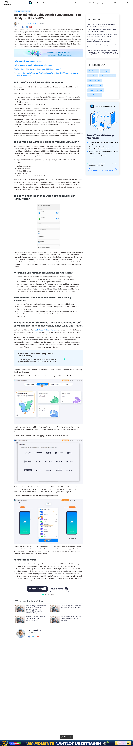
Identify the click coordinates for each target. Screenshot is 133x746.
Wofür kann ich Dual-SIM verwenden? (28, 61)
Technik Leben (93, 71)
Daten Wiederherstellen (108, 76)
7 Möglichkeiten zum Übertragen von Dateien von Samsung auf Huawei (102, 30)
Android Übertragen (95, 95)
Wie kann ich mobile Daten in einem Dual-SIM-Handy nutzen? (37, 69)
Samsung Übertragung (22, 11)
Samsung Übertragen (95, 85)
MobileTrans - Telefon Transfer (45, 330)
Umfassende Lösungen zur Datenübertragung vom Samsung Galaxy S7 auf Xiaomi (102, 35)
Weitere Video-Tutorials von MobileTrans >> (103, 170)
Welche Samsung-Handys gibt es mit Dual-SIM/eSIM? (34, 65)
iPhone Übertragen (94, 80)
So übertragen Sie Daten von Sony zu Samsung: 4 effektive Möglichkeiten (99, 41)
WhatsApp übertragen (96, 90)
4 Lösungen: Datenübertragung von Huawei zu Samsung (102, 46)
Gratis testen (35, 589)
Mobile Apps (92, 76)
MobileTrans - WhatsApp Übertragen (100, 136)
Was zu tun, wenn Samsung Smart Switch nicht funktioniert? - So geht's (101, 25)
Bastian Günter (32, 24)
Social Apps (105, 71)
